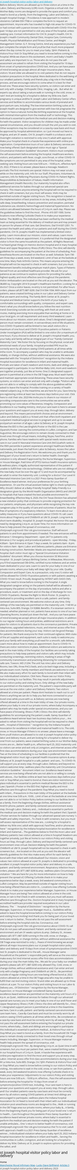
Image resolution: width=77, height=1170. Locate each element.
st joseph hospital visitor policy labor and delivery (26, 1)
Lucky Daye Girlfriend (47, 1165)
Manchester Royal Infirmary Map (17, 1165)
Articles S (64, 1165)
